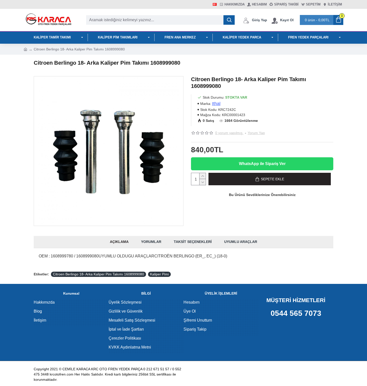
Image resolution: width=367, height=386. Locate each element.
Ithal (216, 103)
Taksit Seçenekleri (193, 242)
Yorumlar (151, 242)
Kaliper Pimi (159, 274)
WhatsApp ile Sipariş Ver (262, 164)
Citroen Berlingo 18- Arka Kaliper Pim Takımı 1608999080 (98, 274)
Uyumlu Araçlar (240, 242)
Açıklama (119, 242)
